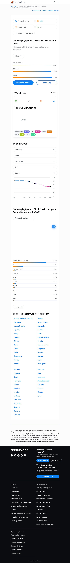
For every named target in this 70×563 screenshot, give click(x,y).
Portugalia (42, 364)
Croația (40, 392)
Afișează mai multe (23, 83)
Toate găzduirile (23, 21)
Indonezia (41, 377)
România (17, 388)
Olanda (15, 286)
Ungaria (17, 373)
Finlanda (17, 370)
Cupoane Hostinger (17, 546)
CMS (41, 21)
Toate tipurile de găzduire (44, 488)
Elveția (40, 330)
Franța (15, 277)
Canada (15, 281)
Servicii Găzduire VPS (43, 506)
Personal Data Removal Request (21, 513)
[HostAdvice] (18, 2)
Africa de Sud (43, 322)
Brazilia (40, 352)
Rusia (14, 290)
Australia (41, 326)
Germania (16, 265)
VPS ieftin (39, 509)
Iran (39, 373)
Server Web (22, 27)
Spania (16, 360)
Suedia (40, 341)
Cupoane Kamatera (17, 538)
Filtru (17, 56)
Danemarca (18, 356)
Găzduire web (40, 491)
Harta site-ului (15, 495)
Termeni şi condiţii (16, 520)
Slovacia (17, 407)
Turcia (40, 334)
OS (41, 27)
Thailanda (17, 400)
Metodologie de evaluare (39, 10)
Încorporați (47, 83)
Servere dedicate (41, 517)
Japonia (15, 273)
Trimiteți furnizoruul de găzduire (21, 502)
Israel (40, 396)
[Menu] (57, 2)
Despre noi (14, 488)
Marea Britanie (17, 269)
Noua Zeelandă (43, 381)
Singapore (41, 349)
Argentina (17, 403)
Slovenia (41, 385)
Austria (40, 356)
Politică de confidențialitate (19, 517)
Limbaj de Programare (25, 33)
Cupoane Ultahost (16, 549)
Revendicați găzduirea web (19, 506)
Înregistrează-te (43, 460)
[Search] (54, 2)
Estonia (40, 388)
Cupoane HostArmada (18, 542)
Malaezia (41, 370)
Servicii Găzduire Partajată (44, 498)
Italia (14, 298)
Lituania (17, 415)
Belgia (16, 377)
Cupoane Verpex (16, 553)
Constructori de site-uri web (45, 524)
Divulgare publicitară (53, 10)
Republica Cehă (43, 337)
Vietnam (17, 396)
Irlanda (40, 319)
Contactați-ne (15, 491)
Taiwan (16, 385)
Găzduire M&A (46, 476)
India (39, 360)
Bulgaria (17, 411)
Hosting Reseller (41, 520)
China (14, 294)
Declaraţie (14, 509)
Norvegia (17, 381)
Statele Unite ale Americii (21, 260)
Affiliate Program (16, 498)
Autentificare (56, 460)
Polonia (16, 364)
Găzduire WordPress (43, 495)
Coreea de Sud (43, 345)
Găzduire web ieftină (43, 502)
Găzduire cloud (41, 513)
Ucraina (17, 392)
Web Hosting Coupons (18, 535)
